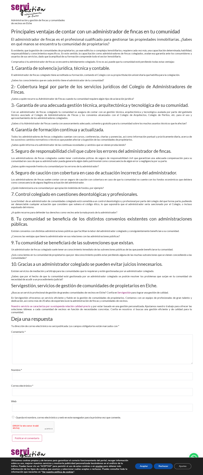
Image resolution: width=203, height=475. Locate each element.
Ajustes (183, 466)
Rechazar (163, 466)
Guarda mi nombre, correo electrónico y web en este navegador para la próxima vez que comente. (68, 417)
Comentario (18, 331)
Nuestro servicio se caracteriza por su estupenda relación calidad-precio (50, 306)
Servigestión (124, 292)
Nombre (16, 369)
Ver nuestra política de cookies (57, 471)
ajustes (99, 466)
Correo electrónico (22, 385)
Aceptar (144, 466)
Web (13, 401)
